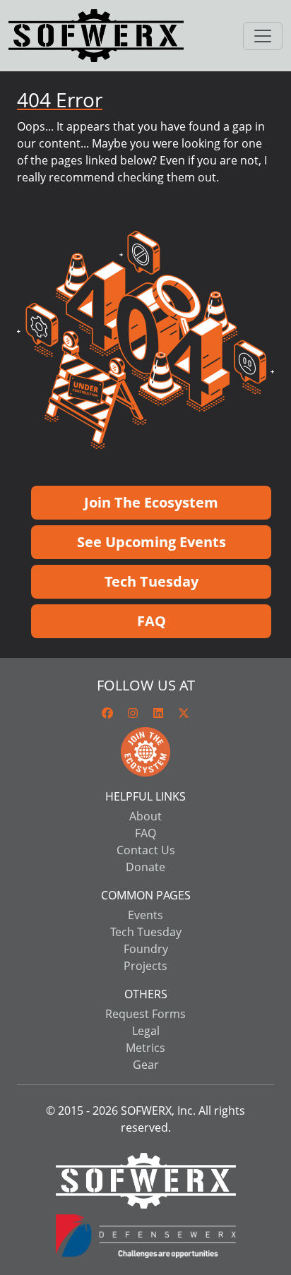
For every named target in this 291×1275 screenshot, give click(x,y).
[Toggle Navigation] (263, 36)
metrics (145, 1047)
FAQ (151, 620)
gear (146, 1064)
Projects (145, 966)
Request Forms (145, 1014)
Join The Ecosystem (151, 502)
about (145, 816)
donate (145, 867)
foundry (146, 949)
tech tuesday (146, 932)
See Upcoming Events (151, 541)
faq (145, 833)
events (145, 915)
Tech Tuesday (151, 581)
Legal (146, 1030)
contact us (146, 850)
